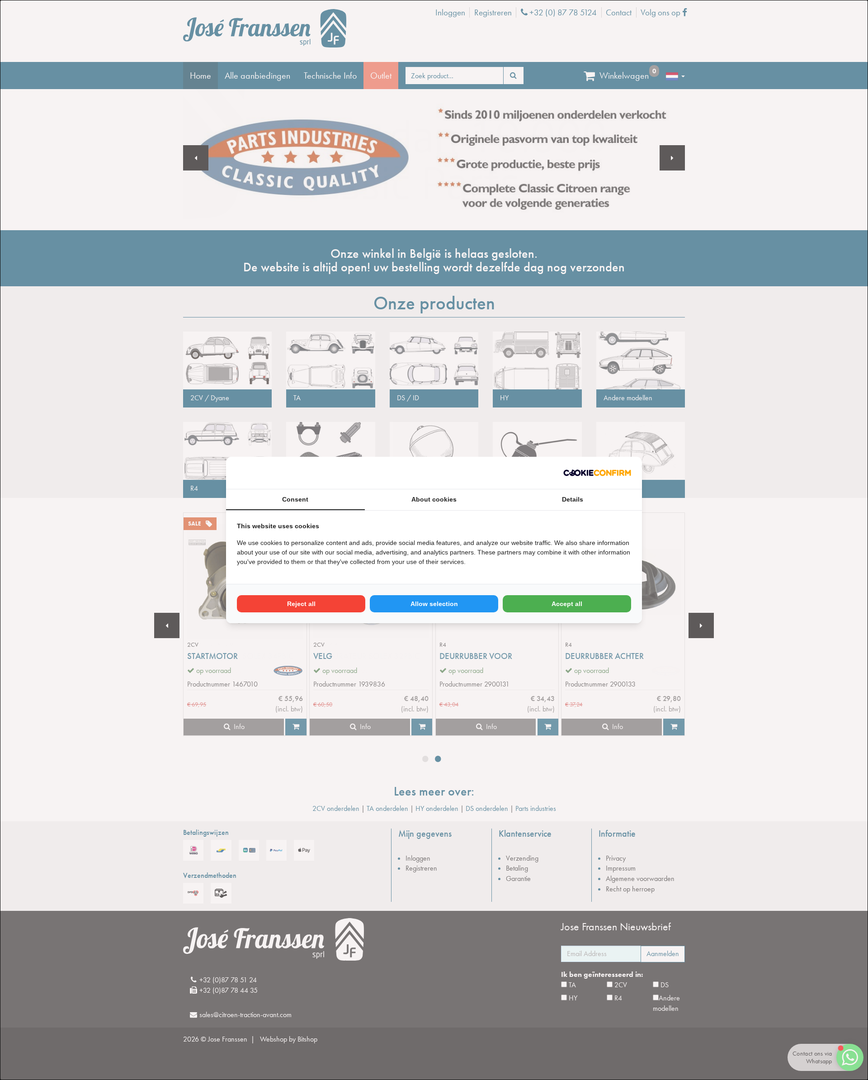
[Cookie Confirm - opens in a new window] (597, 473)
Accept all (567, 603)
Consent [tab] (295, 499)
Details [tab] (572, 499)
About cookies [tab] (434, 499)
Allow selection (434, 603)
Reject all (301, 603)
